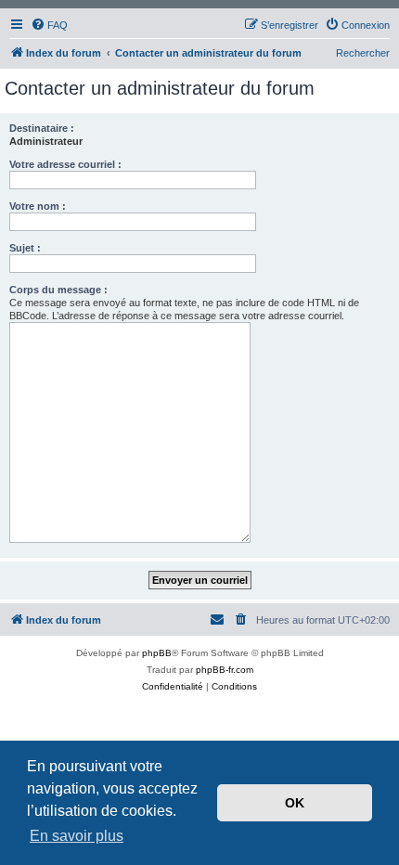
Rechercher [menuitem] (363, 52)
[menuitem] (49, 25)
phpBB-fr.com (224, 670)
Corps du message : (58, 289)
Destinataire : (41, 128)
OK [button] (294, 802)
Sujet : (25, 247)
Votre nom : (37, 206)
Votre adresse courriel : (65, 164)
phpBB (157, 653)
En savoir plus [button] (76, 836)
